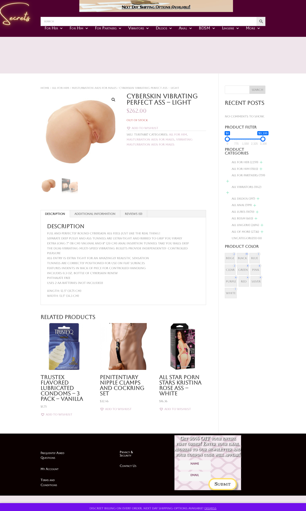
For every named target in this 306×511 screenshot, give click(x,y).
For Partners (105, 28)
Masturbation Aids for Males (94, 88)
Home (45, 88)
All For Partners (248, 175)
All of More (245, 231)
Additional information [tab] (95, 213)
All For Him (60, 88)
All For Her (245, 162)
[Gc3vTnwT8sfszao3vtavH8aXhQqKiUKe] (182, 62)
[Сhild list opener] (261, 162)
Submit (222, 483)
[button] (113, 99)
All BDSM (242, 218)
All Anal (242, 205)
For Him (76, 28)
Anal (183, 28)
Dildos (161, 28)
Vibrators (136, 28)
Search (257, 89)
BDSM (204, 28)
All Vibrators (246, 187)
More (250, 28)
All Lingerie (245, 225)
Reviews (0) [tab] (133, 213)
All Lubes (243, 211)
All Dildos (243, 198)
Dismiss (210, 508)
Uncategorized (247, 238)
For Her (51, 28)
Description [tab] (55, 213)
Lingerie (228, 28)
